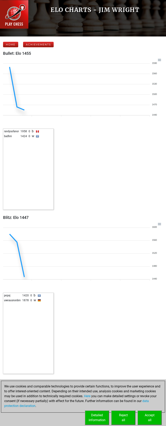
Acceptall (149, 417)
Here (87, 396)
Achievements (38, 44)
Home (10, 44)
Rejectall (123, 417)
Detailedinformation (97, 417)
